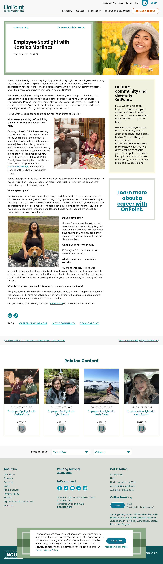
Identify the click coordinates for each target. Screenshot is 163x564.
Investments (94, 11)
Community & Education (117, 11)
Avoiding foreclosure (122, 490)
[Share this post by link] (15, 315)
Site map (9, 505)
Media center (11, 490)
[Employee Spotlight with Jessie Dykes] (101, 386)
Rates (121, 3)
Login (117, 505)
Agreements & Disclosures (19, 502)
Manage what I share (116, 546)
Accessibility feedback (122, 486)
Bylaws (8, 498)
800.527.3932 (64, 507)
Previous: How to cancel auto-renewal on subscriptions (35, 340)
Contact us (116, 474)
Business (80, 11)
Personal (67, 11)
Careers (129, 3)
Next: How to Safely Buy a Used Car (138, 340)
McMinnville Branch (18, 166)
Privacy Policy (11, 494)
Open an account (145, 11)
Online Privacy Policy (46, 550)
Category (100, 452)
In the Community (64, 323)
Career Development (33, 323)
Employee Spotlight (67, 27)
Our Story (9, 474)
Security (8, 482)
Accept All (116, 541)
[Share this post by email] (10, 315)
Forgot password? (147, 507)
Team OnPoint (89, 323)
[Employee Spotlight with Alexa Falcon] (141, 386)
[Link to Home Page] (14, 9)
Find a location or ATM (123, 482)
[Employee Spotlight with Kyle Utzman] (61, 386)
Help (136, 3)
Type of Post (60, 452)
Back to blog (22, 27)
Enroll (129, 504)
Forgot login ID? (133, 507)
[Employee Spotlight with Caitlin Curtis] (21, 386)
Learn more (56, 303)
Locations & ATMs (109, 3)
